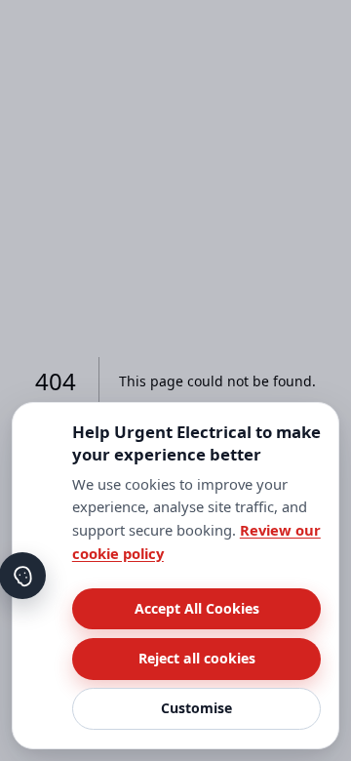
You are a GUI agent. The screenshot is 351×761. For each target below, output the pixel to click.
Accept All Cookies (197, 608)
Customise (196, 708)
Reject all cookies (196, 658)
